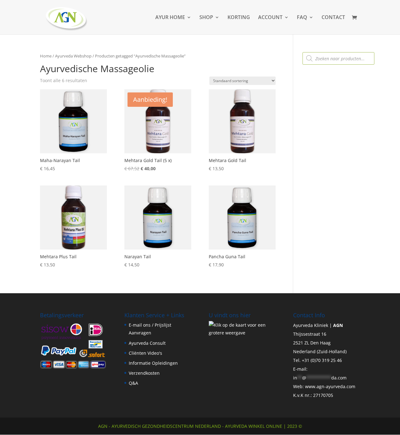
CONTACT (333, 18)
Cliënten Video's (145, 353)
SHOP (206, 18)
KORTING (239, 18)
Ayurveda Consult (147, 343)
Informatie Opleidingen (153, 363)
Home (46, 56)
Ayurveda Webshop (73, 56)
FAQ (302, 18)
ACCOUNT (270, 18)
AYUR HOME (170, 18)
